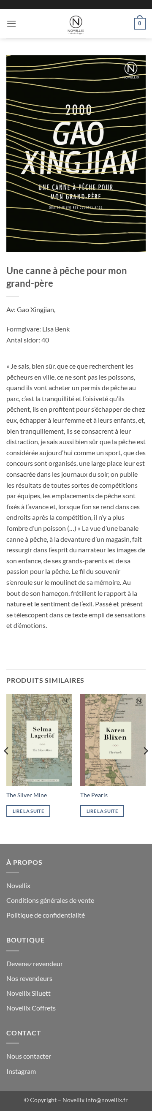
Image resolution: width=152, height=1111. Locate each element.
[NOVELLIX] (76, 23)
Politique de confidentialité (45, 915)
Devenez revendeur (34, 963)
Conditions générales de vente (50, 900)
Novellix (18, 885)
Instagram (21, 1071)
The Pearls (94, 795)
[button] (11, 23)
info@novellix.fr (107, 1099)
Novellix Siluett (28, 993)
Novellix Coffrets (31, 1008)
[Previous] (7, 768)
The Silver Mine (26, 795)
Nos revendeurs (29, 978)
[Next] (145, 768)
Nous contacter (28, 1056)
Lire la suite (28, 811)
